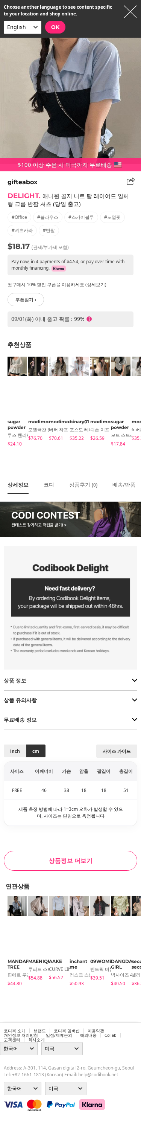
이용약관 (96, 1030)
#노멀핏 (112, 217)
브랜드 (39, 1030)
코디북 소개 (15, 1030)
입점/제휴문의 (59, 1035)
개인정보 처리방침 (21, 1035)
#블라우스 (47, 217)
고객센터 (12, 1039)
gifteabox (23, 182)
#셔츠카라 (22, 230)
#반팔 (49, 230)
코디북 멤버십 (67, 1030)
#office (19, 217)
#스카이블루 (81, 217)
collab (111, 1035)
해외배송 (88, 1035)
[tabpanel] (14, 403)
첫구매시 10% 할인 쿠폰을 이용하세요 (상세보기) (57, 284)
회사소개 (36, 1039)
